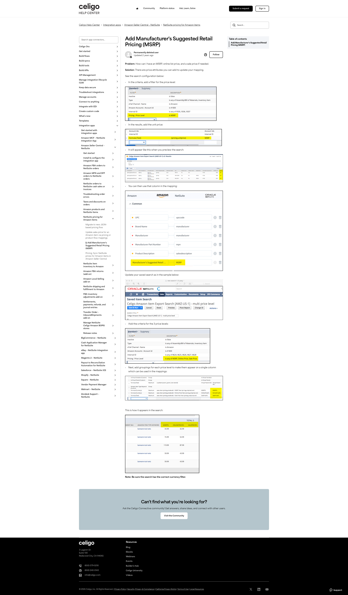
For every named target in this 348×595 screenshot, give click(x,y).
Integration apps (112, 25)
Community (149, 8)
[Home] (137, 8)
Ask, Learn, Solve (187, 8)
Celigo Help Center (89, 25)
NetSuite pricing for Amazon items (181, 25)
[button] (98, 46)
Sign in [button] (262, 9)
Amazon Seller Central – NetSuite (142, 25)
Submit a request (241, 9)
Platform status (167, 8)
